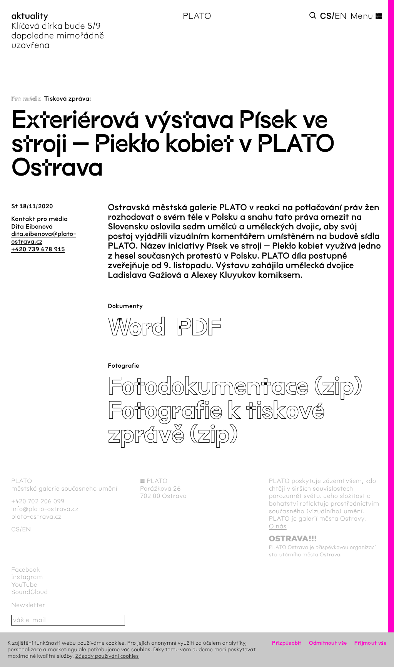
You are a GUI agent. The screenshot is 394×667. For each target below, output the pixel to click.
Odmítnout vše (328, 643)
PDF (199, 327)
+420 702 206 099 (38, 501)
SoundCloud (29, 592)
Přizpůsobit (286, 643)
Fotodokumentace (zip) (235, 386)
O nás (278, 526)
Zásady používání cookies (107, 656)
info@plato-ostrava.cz (44, 509)
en (341, 16)
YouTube (24, 585)
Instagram (27, 577)
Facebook (25, 570)
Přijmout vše (370, 643)
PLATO (197, 16)
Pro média (26, 99)
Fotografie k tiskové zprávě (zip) (216, 423)
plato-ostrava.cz (36, 517)
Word (136, 327)
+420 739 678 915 (38, 249)
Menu (367, 16)
